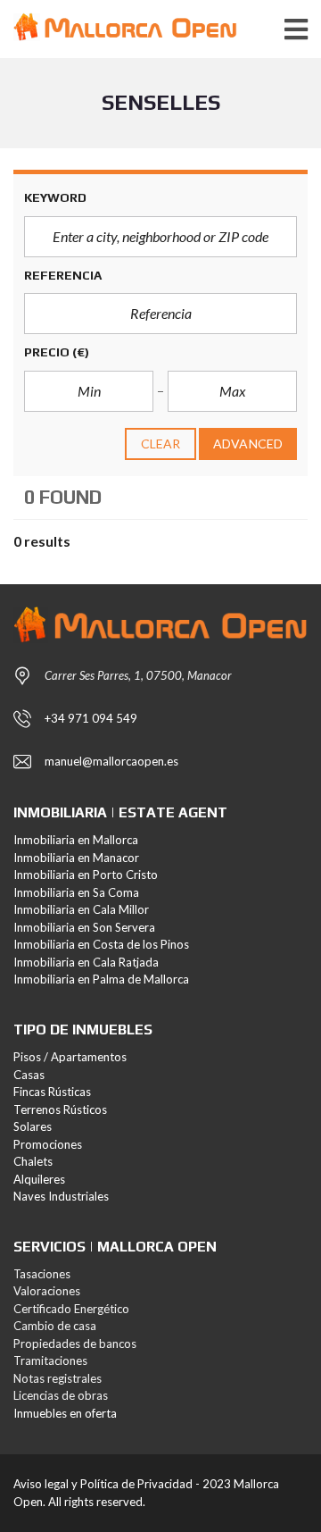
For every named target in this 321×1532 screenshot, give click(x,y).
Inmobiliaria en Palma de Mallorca (101, 979)
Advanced (248, 443)
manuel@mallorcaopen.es (111, 761)
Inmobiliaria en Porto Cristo (85, 874)
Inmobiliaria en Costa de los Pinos (101, 944)
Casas (29, 1074)
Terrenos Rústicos (60, 1109)
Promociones (47, 1144)
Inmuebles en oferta (65, 1413)
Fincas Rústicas (52, 1091)
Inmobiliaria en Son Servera (84, 927)
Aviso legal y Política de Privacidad (103, 1484)
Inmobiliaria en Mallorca (75, 840)
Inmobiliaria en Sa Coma (76, 892)
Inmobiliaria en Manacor (76, 857)
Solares (32, 1126)
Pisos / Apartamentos (70, 1057)
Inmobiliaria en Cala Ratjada (86, 962)
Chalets (33, 1161)
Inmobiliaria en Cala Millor (81, 909)
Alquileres (39, 1179)
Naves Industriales (61, 1196)
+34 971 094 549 (91, 718)
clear (161, 443)
